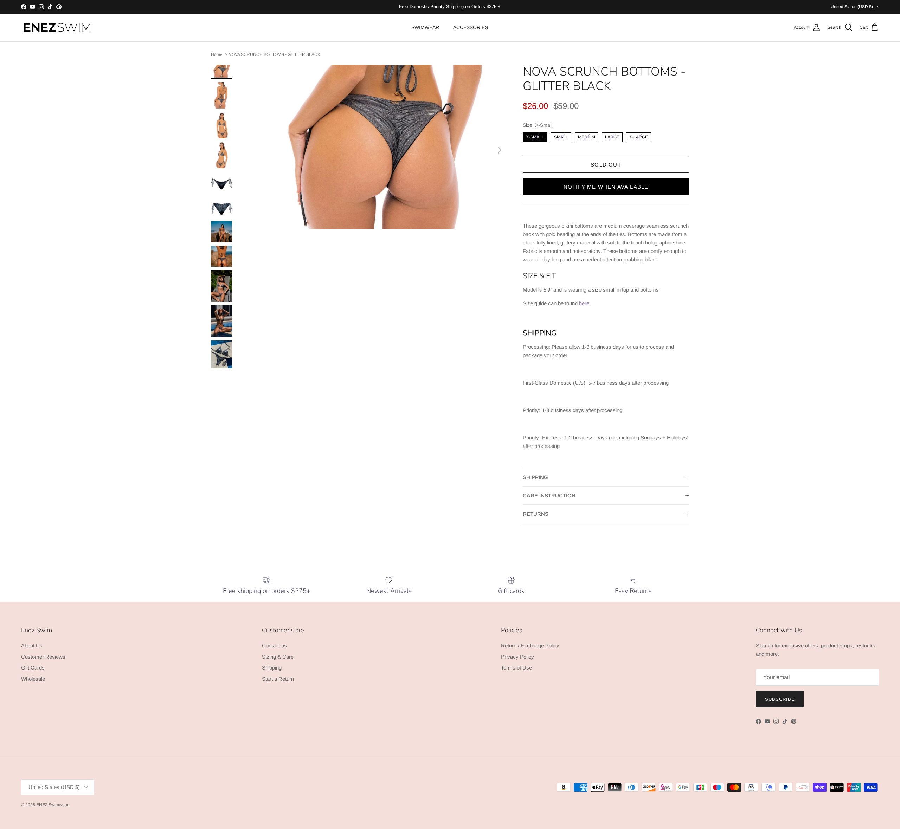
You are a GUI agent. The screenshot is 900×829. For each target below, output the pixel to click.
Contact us (274, 645)
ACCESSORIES (470, 27)
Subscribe (780, 699)
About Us (32, 645)
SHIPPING (535, 477)
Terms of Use (516, 668)
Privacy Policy (517, 657)
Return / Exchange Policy (530, 645)
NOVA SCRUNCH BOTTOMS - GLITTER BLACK (274, 54)
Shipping (272, 668)
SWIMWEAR (425, 27)
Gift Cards (33, 668)
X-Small (535, 135)
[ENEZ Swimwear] (57, 27)
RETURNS (535, 514)
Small (561, 135)
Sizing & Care (278, 657)
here (584, 303)
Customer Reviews (43, 657)
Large (612, 135)
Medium (587, 135)
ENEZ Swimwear (52, 804)
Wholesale (33, 679)
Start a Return (278, 679)
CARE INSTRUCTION (549, 495)
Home (217, 54)
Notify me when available (606, 187)
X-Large (638, 135)
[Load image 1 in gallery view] (383, 147)
